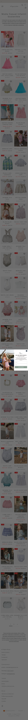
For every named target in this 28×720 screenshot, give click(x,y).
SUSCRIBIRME (21, 367)
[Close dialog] (26, 351)
